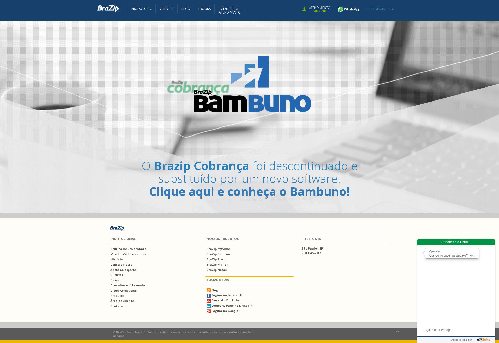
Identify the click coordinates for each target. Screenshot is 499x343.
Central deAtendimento (230, 10)
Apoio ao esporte (123, 270)
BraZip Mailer (217, 264)
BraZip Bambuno (219, 254)
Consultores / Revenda (127, 285)
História (116, 259)
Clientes (166, 8)
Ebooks (204, 8)
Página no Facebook (226, 295)
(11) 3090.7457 (311, 252)
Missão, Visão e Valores (128, 254)
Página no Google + (226, 311)
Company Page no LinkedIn (232, 305)
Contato (116, 306)
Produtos (117, 296)
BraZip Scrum (217, 259)
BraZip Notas (217, 270)
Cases (114, 280)
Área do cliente (122, 301)
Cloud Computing (123, 290)
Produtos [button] (140, 8)
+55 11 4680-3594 (378, 8)
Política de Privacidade (128, 249)
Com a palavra (121, 264)
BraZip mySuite (218, 249)
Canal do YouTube (225, 300)
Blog (185, 8)
